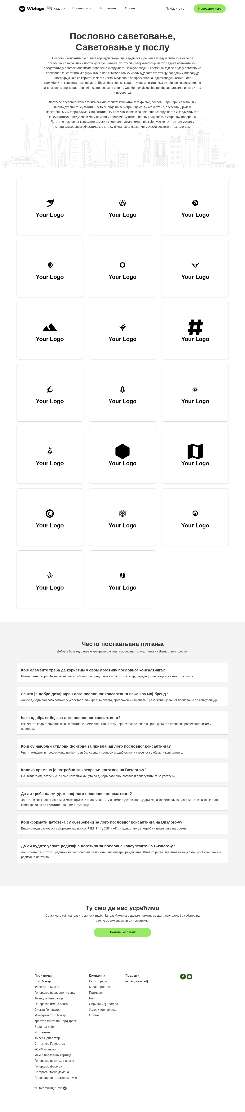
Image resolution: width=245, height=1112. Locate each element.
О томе (130, 8)
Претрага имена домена (51, 1072)
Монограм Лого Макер (50, 1015)
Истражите (108, 8)
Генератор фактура (48, 1066)
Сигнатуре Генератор (49, 1043)
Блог (92, 998)
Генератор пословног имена (54, 992)
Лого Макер (42, 981)
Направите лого (209, 8)
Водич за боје (44, 1026)
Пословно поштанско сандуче (55, 1077)
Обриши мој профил (103, 1004)
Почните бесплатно (122, 932)
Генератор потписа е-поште (54, 1060)
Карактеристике (100, 986)
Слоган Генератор (47, 1009)
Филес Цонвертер (47, 1038)
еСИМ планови (45, 1049)
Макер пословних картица (52, 1055)
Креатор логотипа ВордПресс (55, 1021)
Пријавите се (175, 8)
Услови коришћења (103, 1009)
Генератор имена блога (51, 1004)
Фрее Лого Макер (46, 986)
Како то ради (98, 981)
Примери (95, 992)
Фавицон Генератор (48, 998)
